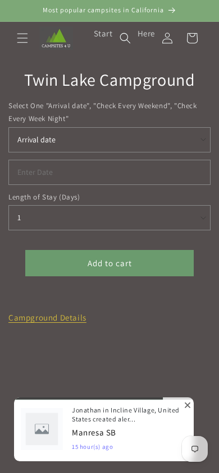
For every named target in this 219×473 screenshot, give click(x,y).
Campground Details (47, 317)
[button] (22, 38)
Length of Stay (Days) (44, 197)
